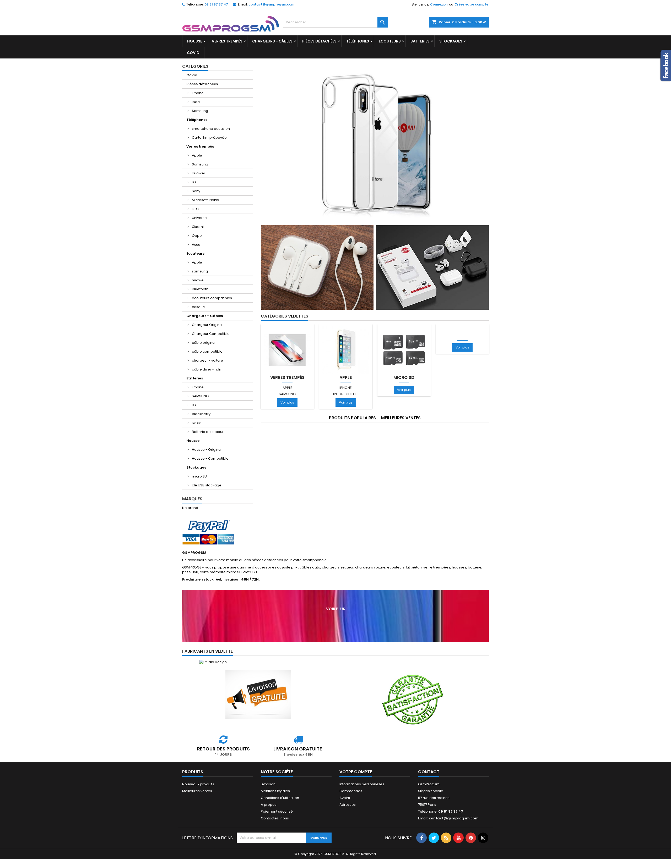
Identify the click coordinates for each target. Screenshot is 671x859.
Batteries (420, 41)
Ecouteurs (390, 41)
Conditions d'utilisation (280, 797)
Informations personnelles (361, 784)
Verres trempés (227, 41)
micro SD (199, 476)
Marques (192, 499)
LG (194, 182)
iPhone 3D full (345, 393)
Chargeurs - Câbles (272, 41)
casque (198, 306)
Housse (194, 41)
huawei (198, 280)
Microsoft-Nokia (205, 199)
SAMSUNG (200, 396)
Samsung (200, 110)
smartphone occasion (211, 128)
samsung (200, 271)
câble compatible (207, 351)
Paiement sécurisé (277, 811)
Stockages (450, 41)
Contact (428, 772)
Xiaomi (198, 226)
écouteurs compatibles (212, 298)
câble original (203, 342)
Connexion (439, 4)
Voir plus (287, 402)
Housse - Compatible (210, 458)
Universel (200, 217)
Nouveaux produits (198, 784)
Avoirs (344, 797)
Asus (196, 244)
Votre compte (355, 772)
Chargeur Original (207, 324)
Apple (197, 155)
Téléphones (357, 41)
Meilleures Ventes (401, 418)
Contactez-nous (275, 818)
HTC (195, 208)
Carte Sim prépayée (209, 137)
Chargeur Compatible (211, 333)
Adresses (347, 804)
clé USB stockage (206, 485)
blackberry (201, 413)
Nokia (197, 422)
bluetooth (200, 289)
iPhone (198, 92)
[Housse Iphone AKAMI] (375, 142)
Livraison (268, 784)
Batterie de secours (208, 431)
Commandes (350, 790)
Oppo (197, 235)
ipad (196, 101)
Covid (193, 52)
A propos (269, 804)
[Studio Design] (213, 661)
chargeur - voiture (207, 360)
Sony (196, 191)
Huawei (198, 173)
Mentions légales (275, 790)
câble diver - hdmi (207, 369)
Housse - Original (206, 449)
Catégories (195, 66)
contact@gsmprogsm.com (271, 4)
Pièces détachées (319, 41)
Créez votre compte (471, 4)
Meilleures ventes (197, 790)
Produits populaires (352, 418)
